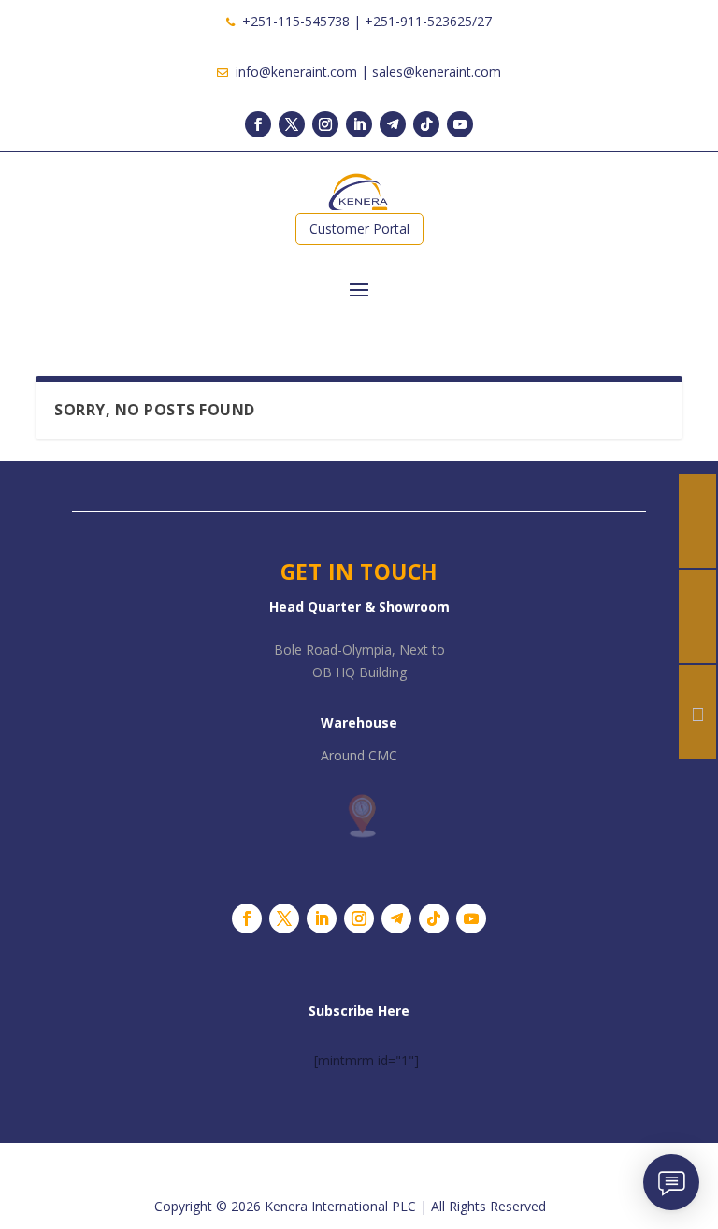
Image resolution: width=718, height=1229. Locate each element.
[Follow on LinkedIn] (359, 124)
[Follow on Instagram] (325, 124)
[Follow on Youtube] (460, 124)
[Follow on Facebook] (258, 124)
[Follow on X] (292, 124)
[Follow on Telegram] (393, 124)
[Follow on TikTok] (426, 124)
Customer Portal (359, 229)
